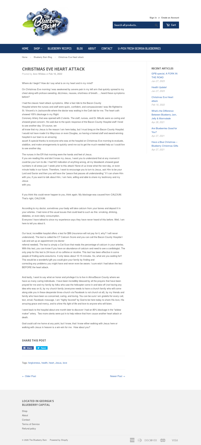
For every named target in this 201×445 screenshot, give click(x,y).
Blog (80, 48)
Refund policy (29, 428)
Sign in (153, 17)
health (44, 362)
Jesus (58, 362)
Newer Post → (117, 376)
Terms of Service (31, 424)
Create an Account (170, 17)
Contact (107, 48)
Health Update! (159, 87)
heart (51, 362)
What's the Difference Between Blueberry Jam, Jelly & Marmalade (164, 114)
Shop (37, 48)
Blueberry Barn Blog (43, 57)
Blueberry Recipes (59, 48)
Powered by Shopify (59, 439)
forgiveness (34, 362)
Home (25, 48)
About (92, 48)
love (65, 362)
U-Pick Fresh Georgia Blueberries (139, 48)
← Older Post (29, 376)
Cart (173, 24)
